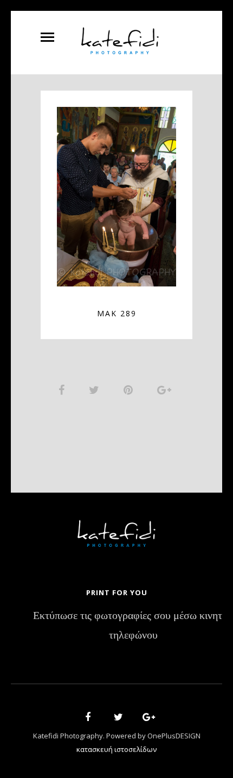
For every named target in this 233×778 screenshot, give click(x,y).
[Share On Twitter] (96, 389)
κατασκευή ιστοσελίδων (116, 749)
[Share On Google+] (166, 389)
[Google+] (145, 718)
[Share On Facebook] (63, 389)
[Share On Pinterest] (130, 389)
